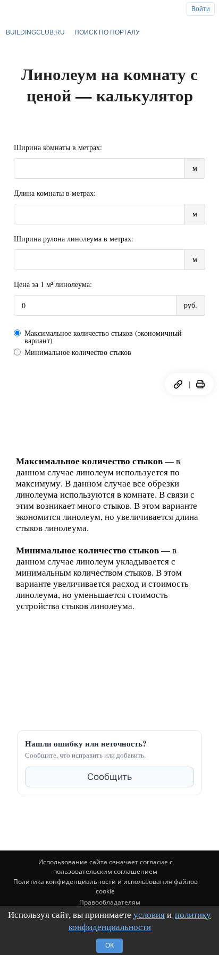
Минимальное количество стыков (77, 352)
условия (149, 914)
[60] (200, 384)
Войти (200, 9)
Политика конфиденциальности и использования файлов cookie (105, 886)
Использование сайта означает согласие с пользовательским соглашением (105, 866)
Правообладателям (109, 902)
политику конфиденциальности (140, 920)
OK (109, 945)
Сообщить (109, 776)
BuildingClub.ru (35, 32)
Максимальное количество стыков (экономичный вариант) (103, 336)
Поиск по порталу (107, 32)
